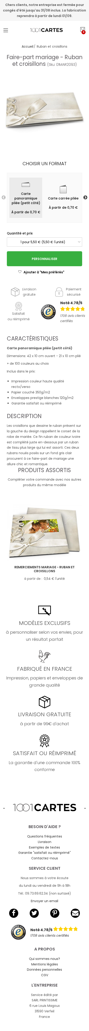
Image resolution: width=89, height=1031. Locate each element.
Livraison (44, 842)
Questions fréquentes (44, 836)
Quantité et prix (20, 233)
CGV (44, 975)
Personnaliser (44, 259)
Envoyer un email (44, 901)
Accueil (27, 46)
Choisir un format (45, 163)
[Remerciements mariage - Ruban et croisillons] (44, 532)
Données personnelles (44, 969)
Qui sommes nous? (44, 958)
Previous (3, 197)
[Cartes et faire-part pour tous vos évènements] (44, 30)
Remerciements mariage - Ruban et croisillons (44, 569)
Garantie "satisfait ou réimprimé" (44, 852)
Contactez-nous (44, 858)
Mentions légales (44, 964)
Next (85, 197)
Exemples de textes (44, 847)
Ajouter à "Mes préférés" (44, 272)
